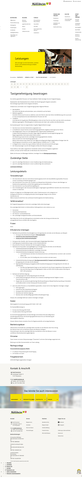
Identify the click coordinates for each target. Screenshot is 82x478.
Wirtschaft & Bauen (46, 433)
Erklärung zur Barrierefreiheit (64, 430)
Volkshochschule (25, 31)
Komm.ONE (26, 461)
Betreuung (13, 17)
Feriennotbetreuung (14, 22)
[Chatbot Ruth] (79, 471)
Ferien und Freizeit (56, 14)
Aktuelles (9, 463)
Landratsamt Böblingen (16, 166)
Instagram (62, 425)
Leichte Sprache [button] (77, 1)
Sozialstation (36, 32)
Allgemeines (12, 20)
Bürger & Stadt (29, 77)
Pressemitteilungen (29, 399)
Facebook (62, 422)
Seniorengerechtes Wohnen (38, 29)
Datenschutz (60, 436)
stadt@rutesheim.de (19, 379)
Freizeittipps (56, 20)
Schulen (24, 29)
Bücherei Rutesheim (24, 21)
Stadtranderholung (57, 27)
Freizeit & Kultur (45, 430)
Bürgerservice (29, 422)
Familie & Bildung (45, 427)
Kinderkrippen (13, 27)
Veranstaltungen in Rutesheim (68, 20)
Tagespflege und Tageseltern (13, 35)
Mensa (23, 26)
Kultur (67, 14)
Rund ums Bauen (29, 427)
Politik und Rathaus (41, 77)
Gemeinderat (14, 399)
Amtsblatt (28, 425)
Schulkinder (12, 30)
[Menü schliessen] (81, 476)
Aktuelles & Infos (45, 422)
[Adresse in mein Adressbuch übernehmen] (11, 372)
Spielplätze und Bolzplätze (56, 24)
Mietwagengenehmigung (50, 153)
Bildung (24, 17)
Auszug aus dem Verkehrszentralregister (26, 238)
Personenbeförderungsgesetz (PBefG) (20, 348)
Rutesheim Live (10, 470)
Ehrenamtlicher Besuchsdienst (37, 21)
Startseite (20, 77)
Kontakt (9, 468)
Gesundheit (36, 24)
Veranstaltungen (29, 430)
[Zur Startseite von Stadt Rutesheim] (41, 4)
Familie (36, 17)
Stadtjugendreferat (14, 32)
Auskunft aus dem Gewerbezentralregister (26, 236)
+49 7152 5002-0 (21, 381)
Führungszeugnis (40, 235)
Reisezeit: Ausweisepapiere (13, 473)
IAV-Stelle (36, 26)
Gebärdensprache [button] (68, 1)
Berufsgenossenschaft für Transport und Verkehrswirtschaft (50, 260)
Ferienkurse (55, 18)
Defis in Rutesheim (11, 471)
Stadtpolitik (39, 399)
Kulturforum (67, 16)
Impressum (60, 433)
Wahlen (50, 399)
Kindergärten (13, 25)
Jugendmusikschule (26, 24)
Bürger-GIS (9, 466)
